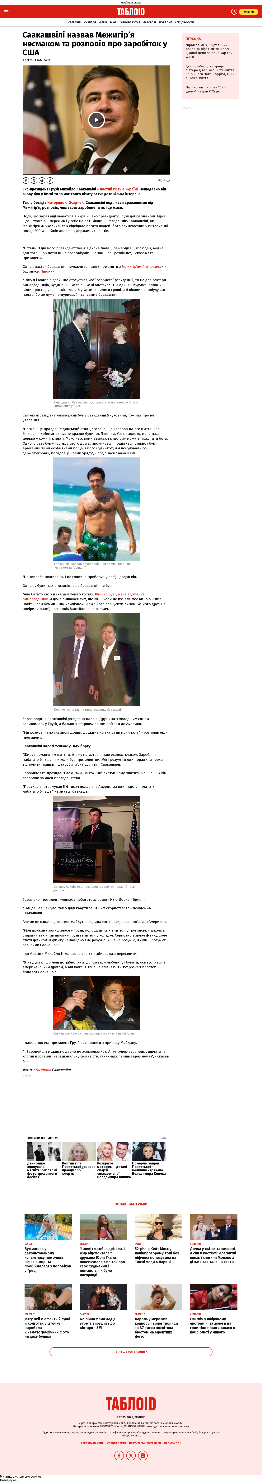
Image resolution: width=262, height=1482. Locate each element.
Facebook (43, 1070)
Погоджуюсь (9, 1480)
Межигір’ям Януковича (141, 266)
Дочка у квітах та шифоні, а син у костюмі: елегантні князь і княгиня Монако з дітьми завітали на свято (213, 1255)
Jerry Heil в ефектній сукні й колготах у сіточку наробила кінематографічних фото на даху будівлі (47, 1328)
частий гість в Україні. (119, 189)
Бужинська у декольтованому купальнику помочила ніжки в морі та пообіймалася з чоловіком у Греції (48, 1260)
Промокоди (172, 1443)
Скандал (90, 22)
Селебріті (74, 22)
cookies (36, 1476)
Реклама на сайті (92, 1443)
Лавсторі (149, 22)
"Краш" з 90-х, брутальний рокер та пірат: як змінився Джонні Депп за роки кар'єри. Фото (209, 51)
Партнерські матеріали (145, 1443)
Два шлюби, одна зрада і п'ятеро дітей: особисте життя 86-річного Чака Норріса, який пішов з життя (210, 72)
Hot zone (165, 22)
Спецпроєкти (184, 22)
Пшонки (47, 271)
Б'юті (113, 22)
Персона (193, 39)
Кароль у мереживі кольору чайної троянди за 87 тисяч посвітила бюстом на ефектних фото (156, 1328)
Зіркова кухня (130, 22)
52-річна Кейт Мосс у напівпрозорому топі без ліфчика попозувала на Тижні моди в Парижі (157, 1255)
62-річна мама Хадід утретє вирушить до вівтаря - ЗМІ (97, 1323)
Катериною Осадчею (66, 202)
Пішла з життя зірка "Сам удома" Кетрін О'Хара (206, 89)
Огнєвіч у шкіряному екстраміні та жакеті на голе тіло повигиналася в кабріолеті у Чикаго (212, 1325)
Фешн (103, 22)
